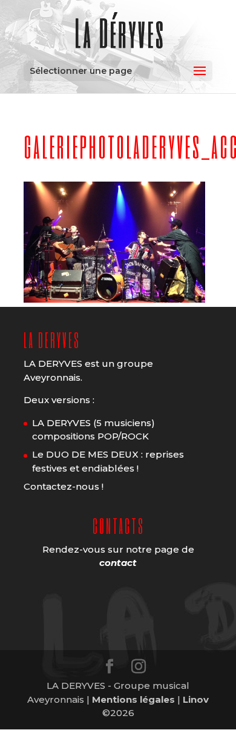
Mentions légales (133, 699)
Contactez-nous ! (63, 486)
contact (118, 562)
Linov (196, 699)
